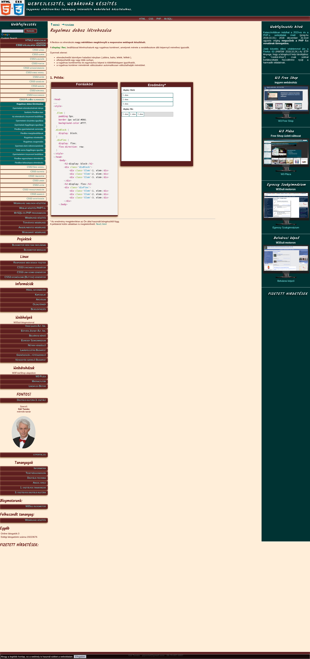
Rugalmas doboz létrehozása (30, 104)
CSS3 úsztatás (37, 171)
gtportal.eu (39, 454)
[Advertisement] (23, 597)
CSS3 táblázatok (36, 176)
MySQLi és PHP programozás (30, 212)
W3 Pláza (41, 376)
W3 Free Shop (285, 121)
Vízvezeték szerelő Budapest (30, 359)
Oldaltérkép (39, 304)
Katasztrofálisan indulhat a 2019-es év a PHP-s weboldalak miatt (285, 33)
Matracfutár (39, 381)
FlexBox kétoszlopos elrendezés (29, 163)
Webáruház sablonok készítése (30, 203)
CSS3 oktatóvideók (35, 198)
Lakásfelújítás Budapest (33, 350)
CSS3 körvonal (37, 90)
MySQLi (168, 18)
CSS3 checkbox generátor (31, 267)
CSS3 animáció (37, 194)
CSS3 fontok (38, 63)
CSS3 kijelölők (37, 59)
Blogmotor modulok (35, 249)
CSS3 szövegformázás (34, 68)
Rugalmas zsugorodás (33, 142)
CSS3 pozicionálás (35, 95)
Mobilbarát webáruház (34, 232)
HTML (142, 18)
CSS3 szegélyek (37, 81)
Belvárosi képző (37, 335)
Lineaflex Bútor (37, 386)
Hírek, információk (36, 289)
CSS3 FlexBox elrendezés (32, 99)
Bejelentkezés (38, 309)
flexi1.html (101, 224)
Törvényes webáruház (34, 222)
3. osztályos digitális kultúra (30, 492)
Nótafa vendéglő (37, 345)
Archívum (41, 299)
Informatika (40, 468)
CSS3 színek (38, 50)
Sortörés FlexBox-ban (33, 112)
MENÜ (56, 25)
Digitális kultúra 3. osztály (31, 400)
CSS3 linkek (38, 180)
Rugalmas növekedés (33, 137)
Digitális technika (36, 477)
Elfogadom (80, 656)
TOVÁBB (69, 25)
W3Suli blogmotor (36, 506)
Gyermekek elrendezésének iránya (28, 108)
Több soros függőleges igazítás (29, 150)
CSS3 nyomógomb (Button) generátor (25, 277)
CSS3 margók (37, 86)
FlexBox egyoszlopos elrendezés (28, 158)
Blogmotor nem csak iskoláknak (29, 245)
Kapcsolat (40, 294)
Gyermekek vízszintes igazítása (29, 121)
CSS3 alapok (38, 54)
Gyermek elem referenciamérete (29, 146)
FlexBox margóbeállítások (32, 133)
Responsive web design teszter (29, 262)
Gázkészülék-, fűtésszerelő (31, 355)
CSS (151, 18)
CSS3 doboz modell (35, 72)
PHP (158, 18)
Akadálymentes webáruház (32, 227)
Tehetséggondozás (36, 473)
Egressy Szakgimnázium (33, 340)
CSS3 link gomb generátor (31, 272)
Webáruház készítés (35, 217)
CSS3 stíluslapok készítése (31, 45)
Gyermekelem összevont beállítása (28, 154)
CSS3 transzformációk (33, 189)
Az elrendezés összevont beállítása (27, 116)
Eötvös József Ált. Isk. (33, 330)
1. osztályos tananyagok (33, 487)
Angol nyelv (39, 482)
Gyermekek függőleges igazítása (29, 125)
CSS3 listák (38, 185)
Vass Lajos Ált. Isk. (35, 326)
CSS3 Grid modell (35, 167)
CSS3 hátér (38, 77)
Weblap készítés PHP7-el (32, 208)
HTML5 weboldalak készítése (35, 41)
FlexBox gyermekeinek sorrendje (28, 129)
